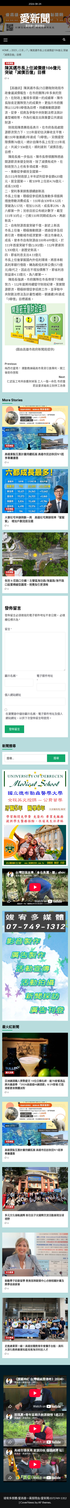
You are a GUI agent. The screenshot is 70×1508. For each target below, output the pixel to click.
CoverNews (27, 1502)
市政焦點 (9, 63)
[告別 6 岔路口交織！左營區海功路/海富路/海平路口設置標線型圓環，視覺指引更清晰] (35, 554)
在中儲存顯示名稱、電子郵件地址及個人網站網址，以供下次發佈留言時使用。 (34, 716)
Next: (36, 381)
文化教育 (9, 1207)
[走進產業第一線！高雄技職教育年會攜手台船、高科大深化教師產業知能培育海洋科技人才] (35, 1320)
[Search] (64, 40)
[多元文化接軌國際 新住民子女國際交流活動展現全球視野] (35, 1189)
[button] (5, 39)
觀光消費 (9, 1073)
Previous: (35, 368)
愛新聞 (35, 19)
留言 (8, 629)
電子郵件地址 (45, 678)
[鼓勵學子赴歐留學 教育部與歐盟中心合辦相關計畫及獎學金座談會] (35, 1254)
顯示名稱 (11, 675)
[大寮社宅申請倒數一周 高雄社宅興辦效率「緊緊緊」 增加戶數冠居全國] (35, 491)
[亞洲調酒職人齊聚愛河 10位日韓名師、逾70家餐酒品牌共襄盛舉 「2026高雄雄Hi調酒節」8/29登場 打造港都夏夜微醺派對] (35, 1055)
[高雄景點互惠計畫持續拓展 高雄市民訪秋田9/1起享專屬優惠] (35, 428)
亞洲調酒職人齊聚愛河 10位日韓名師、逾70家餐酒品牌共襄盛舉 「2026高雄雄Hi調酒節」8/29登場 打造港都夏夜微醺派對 (35, 1084)
